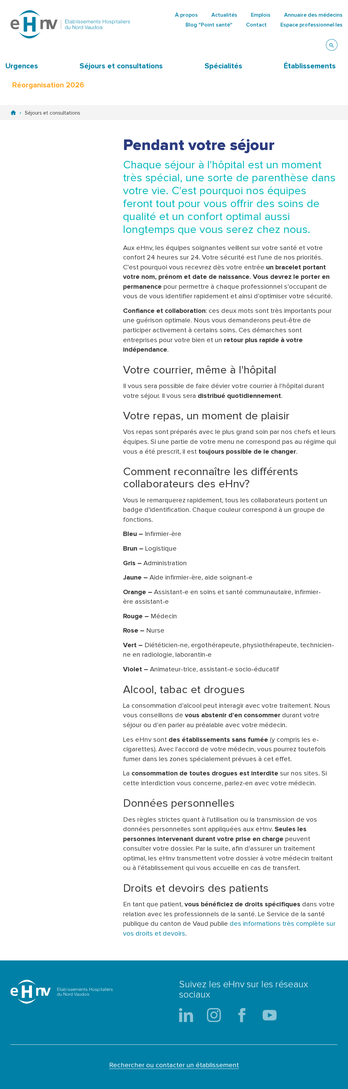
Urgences (21, 66)
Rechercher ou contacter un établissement (174, 1065)
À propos (186, 15)
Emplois (261, 15)
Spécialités (223, 66)
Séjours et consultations (121, 66)
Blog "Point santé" (209, 25)
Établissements (310, 66)
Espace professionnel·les (311, 25)
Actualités (224, 15)
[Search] (331, 44)
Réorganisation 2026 (48, 85)
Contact (256, 25)
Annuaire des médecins (313, 15)
